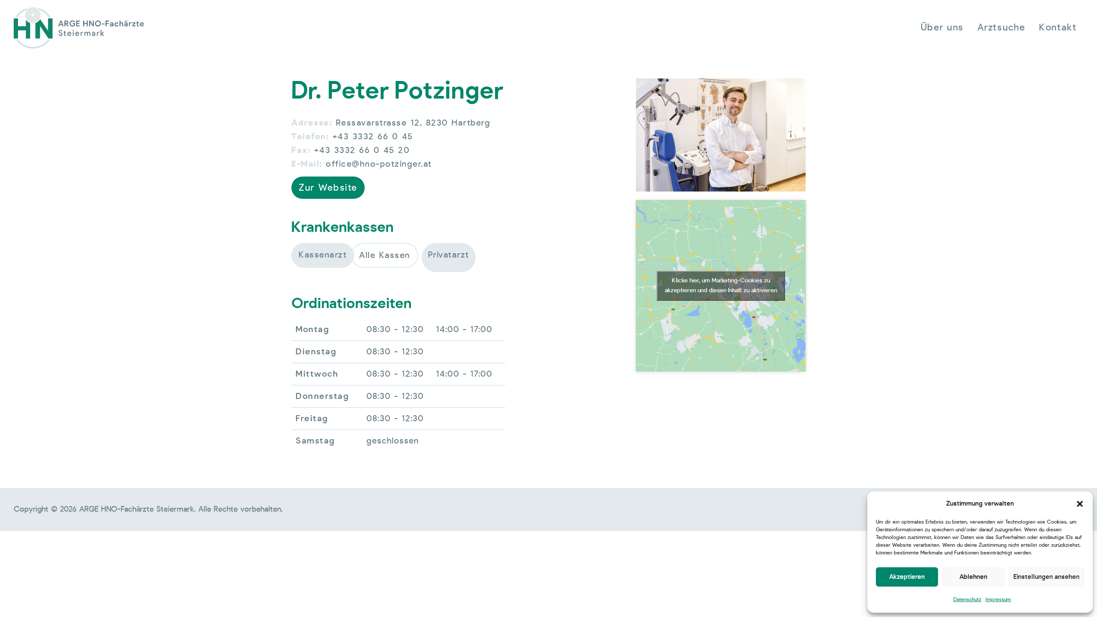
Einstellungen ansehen (1046, 577)
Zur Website (328, 187)
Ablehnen (973, 577)
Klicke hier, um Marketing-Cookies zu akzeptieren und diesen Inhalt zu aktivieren (721, 286)
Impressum (998, 599)
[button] (1080, 504)
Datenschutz (967, 599)
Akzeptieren (907, 577)
